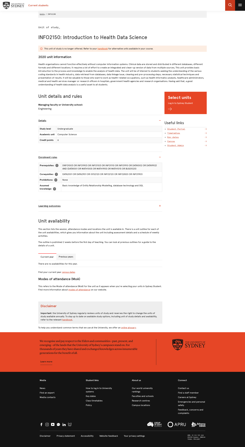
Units (42, 14)
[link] (53, 388)
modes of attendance (79, 289)
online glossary (128, 327)
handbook (103, 48)
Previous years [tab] (66, 256)
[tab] (100, 120)
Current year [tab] (47, 256)
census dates (68, 272)
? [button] (56, 165)
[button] (230, 5)
